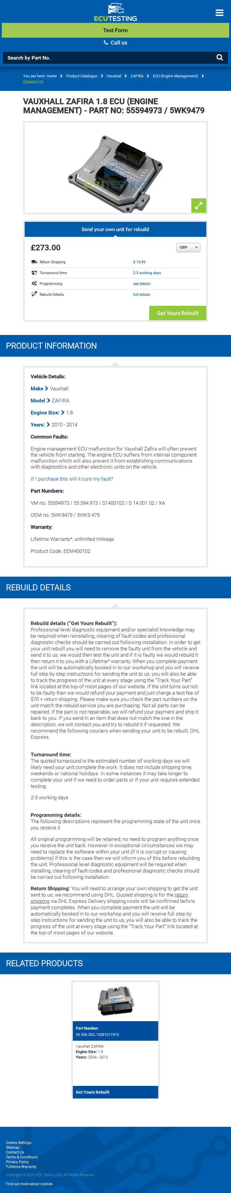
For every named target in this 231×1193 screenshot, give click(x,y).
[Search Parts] (219, 57)
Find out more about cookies (29, 1184)
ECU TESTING (115, 17)
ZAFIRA (137, 76)
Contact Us (15, 1152)
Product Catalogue (81, 76)
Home (52, 76)
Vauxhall (114, 76)
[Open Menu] (219, 13)
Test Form (115, 30)
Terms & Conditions (22, 1157)
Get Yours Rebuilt (178, 313)
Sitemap (13, 1147)
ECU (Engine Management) (175, 76)
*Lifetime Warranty (21, 1167)
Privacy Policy (17, 1162)
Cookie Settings (18, 1143)
